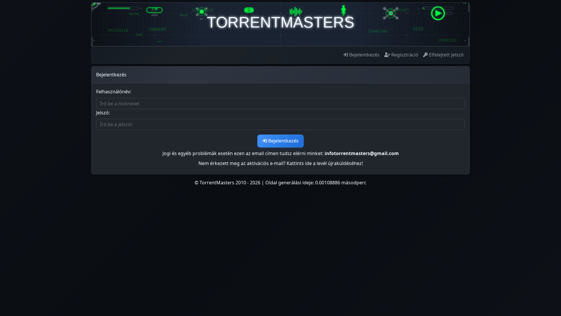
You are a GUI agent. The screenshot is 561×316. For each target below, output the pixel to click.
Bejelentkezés (364, 54)
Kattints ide (299, 163)
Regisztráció (404, 54)
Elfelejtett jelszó (446, 54)
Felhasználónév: (113, 91)
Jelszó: (103, 112)
